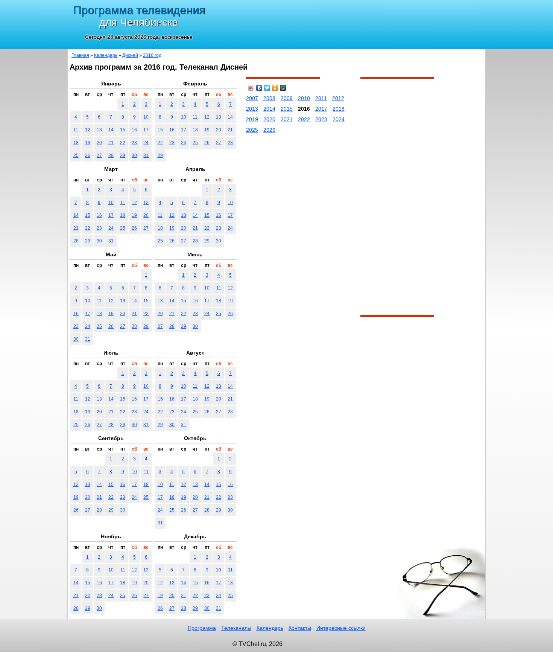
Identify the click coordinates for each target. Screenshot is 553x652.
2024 (339, 119)
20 (99, 142)
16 (134, 130)
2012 (338, 98)
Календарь (105, 55)
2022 (304, 119)
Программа (202, 628)
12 (87, 130)
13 (99, 130)
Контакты (300, 628)
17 (146, 130)
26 (87, 155)
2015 (287, 109)
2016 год (152, 55)
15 (122, 130)
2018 (339, 109)
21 (111, 142)
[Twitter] (267, 88)
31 (146, 155)
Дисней (130, 55)
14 (111, 130)
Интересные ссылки (341, 628)
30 (134, 155)
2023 (321, 119)
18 (76, 142)
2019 (252, 119)
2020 (269, 119)
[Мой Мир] (283, 88)
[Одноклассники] (275, 88)
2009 (287, 98)
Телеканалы (236, 628)
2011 (321, 98)
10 (146, 117)
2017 (321, 109)
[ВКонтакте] (259, 88)
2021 (287, 119)
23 (134, 142)
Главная (80, 55)
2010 (304, 98)
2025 (252, 130)
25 (76, 155)
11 (75, 130)
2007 (252, 98)
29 (122, 155)
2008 (269, 98)
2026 (269, 130)
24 (146, 142)
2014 (269, 109)
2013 (252, 109)
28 (111, 155)
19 (87, 142)
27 (99, 155)
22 (122, 142)
